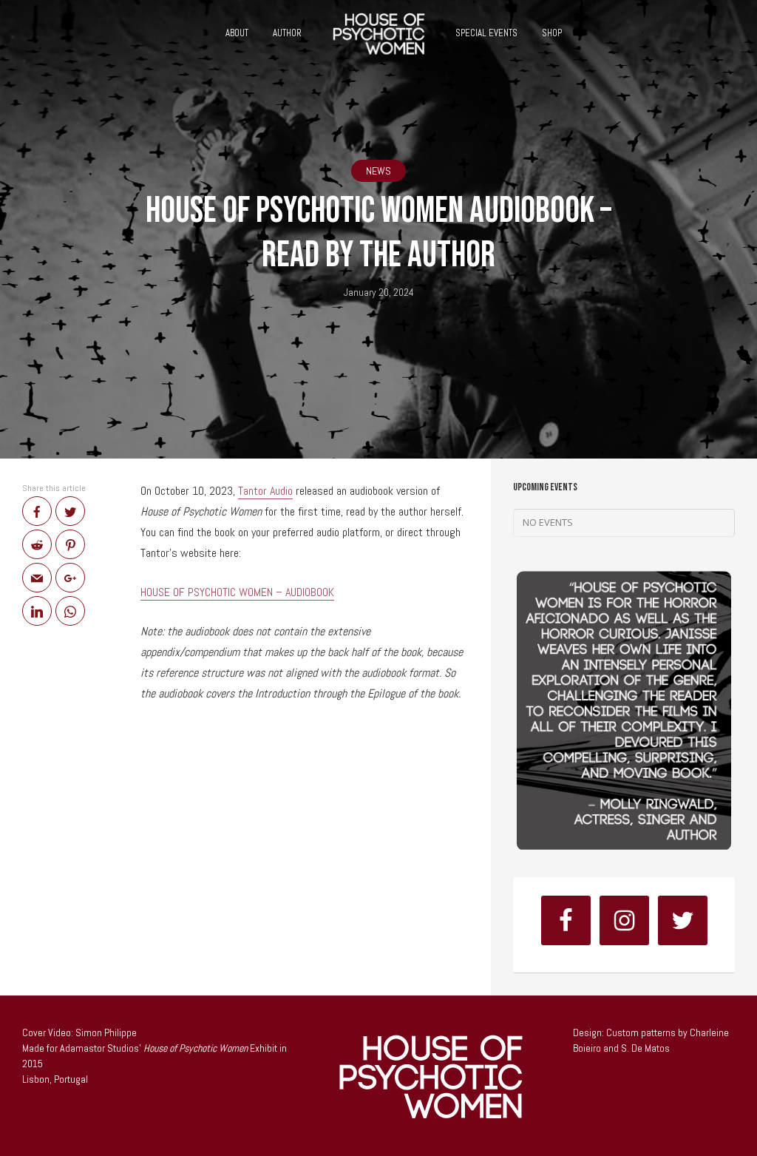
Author (287, 33)
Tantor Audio (265, 490)
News (378, 171)
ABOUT (236, 33)
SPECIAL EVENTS (486, 33)
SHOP (552, 33)
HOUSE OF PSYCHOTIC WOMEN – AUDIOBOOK (237, 592)
